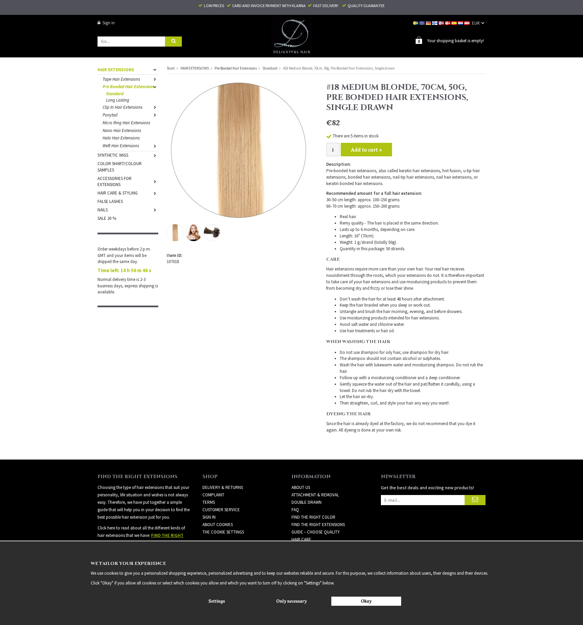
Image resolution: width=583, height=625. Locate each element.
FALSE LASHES (110, 201)
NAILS (103, 210)
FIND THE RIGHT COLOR (313, 517)
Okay (366, 601)
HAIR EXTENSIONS (116, 70)
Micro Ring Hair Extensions (126, 123)
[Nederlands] (461, 23)
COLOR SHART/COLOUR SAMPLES (120, 167)
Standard (114, 94)
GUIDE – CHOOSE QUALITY (316, 532)
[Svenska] (416, 23)
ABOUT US (301, 487)
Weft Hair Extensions (121, 146)
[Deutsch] (429, 23)
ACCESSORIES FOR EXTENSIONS (115, 182)
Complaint (213, 495)
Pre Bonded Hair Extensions (128, 86)
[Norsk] (442, 23)
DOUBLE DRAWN (307, 502)
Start (171, 68)
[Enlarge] (238, 150)
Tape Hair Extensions (121, 79)
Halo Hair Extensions (121, 138)
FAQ (295, 510)
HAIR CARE (301, 539)
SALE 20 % (107, 218)
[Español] (454, 23)
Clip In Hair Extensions (122, 107)
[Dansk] (448, 23)
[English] (422, 23)
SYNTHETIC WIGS (113, 155)
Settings (217, 601)
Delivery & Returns (222, 487)
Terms (208, 502)
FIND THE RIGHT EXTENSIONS (318, 524)
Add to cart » (366, 149)
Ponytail (110, 115)
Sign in (109, 23)
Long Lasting (117, 100)
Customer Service (221, 510)
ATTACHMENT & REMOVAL (315, 495)
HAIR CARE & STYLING (118, 193)
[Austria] (467, 23)
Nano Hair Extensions (122, 130)
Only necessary (291, 601)
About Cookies (217, 524)
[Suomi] (435, 23)
